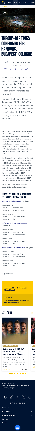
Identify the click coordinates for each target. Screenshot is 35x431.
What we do (6, 411)
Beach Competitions (8, 415)
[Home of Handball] (17, 427)
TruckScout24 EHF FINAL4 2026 (13, 248)
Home (4, 384)
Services (5, 419)
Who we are (6, 408)
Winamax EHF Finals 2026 (11, 201)
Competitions (23, 2)
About (10, 2)
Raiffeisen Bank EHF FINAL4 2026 (14, 223)
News (15, 2)
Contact (4, 423)
